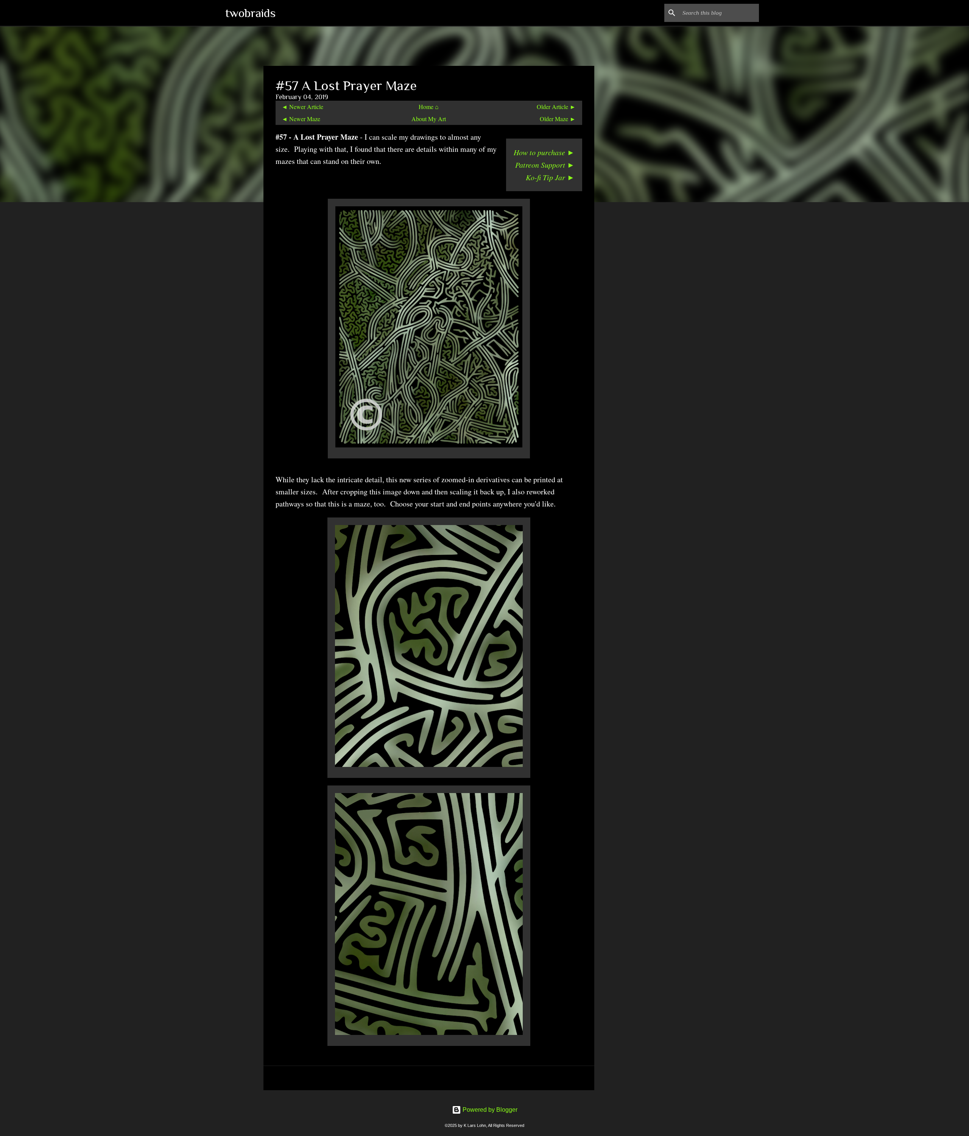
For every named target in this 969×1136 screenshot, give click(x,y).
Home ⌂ (429, 107)
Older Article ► (556, 107)
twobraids (250, 13)
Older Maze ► (558, 119)
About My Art (428, 119)
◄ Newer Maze (301, 119)
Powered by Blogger (489, 1109)
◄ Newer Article (302, 107)
